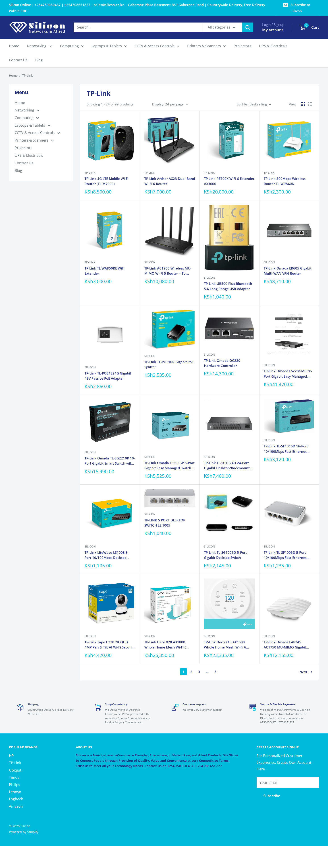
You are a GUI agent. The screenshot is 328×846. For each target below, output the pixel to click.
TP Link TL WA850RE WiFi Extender (105, 271)
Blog (39, 60)
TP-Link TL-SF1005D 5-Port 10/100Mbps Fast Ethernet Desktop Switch (285, 555)
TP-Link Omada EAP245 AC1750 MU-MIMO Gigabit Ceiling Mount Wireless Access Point (288, 645)
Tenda (14, 777)
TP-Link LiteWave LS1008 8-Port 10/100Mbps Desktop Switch (107, 555)
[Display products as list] (310, 104)
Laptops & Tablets (106, 45)
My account (272, 29)
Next (303, 672)
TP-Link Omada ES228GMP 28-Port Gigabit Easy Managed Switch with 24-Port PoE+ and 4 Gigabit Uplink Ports (289, 374)
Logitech (16, 799)
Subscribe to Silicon (300, 7)
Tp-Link (90, 173)
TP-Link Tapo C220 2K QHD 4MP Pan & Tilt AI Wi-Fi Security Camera (110, 645)
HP (11, 755)
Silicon (150, 262)
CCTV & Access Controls (154, 45)
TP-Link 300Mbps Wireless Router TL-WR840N (284, 181)
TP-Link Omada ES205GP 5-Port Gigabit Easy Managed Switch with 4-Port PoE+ (169, 466)
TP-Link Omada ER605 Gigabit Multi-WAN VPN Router (287, 271)
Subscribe (271, 795)
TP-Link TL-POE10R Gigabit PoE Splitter (168, 364)
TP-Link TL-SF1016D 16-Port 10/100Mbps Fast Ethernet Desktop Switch (286, 449)
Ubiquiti (15, 770)
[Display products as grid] (303, 104)
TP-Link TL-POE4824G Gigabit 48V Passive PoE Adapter (108, 376)
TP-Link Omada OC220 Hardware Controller (222, 363)
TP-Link (27, 75)
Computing (69, 45)
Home (14, 45)
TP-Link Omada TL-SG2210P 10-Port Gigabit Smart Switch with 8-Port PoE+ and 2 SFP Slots (110, 461)
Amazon (16, 806)
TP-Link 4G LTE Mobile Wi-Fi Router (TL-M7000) (107, 181)
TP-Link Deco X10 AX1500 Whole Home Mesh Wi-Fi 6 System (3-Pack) (225, 645)
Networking (37, 45)
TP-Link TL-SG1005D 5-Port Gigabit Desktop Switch (225, 555)
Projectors (242, 45)
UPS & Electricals (273, 45)
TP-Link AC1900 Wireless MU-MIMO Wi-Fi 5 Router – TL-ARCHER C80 (167, 271)
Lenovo (15, 791)
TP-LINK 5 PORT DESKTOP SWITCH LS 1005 (164, 522)
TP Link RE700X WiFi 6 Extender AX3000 (229, 181)
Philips (14, 784)
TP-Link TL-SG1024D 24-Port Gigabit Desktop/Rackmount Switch (227, 466)
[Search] (247, 27)
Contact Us (18, 60)
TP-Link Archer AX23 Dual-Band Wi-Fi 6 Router (169, 181)
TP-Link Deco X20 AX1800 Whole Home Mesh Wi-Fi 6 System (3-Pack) (165, 645)
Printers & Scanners (204, 45)
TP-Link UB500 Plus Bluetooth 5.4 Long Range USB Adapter (228, 286)
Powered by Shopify (23, 832)
